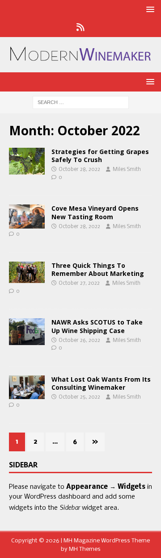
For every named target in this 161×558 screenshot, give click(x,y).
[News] (81, 28)
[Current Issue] (27, 161)
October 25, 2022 (79, 397)
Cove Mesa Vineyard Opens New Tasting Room (95, 212)
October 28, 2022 (79, 169)
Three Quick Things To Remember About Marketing (97, 269)
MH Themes (85, 549)
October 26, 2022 (79, 340)
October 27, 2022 (79, 283)
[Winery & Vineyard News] (27, 216)
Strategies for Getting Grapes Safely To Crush (100, 155)
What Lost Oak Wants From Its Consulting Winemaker (101, 383)
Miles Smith (127, 169)
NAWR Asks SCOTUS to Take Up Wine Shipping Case (97, 326)
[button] (149, 9)
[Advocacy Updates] (27, 331)
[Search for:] (81, 102)
